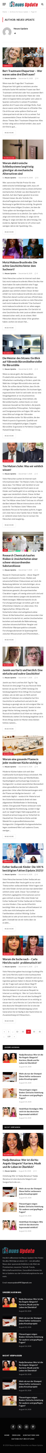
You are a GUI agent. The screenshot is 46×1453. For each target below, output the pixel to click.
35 (34, 1032)
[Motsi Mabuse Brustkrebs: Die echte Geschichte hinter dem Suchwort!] (23, 249)
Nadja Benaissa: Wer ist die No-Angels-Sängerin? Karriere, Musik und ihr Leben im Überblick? (22, 1163)
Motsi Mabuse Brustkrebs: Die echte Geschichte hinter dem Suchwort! (20, 266)
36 (40, 1032)
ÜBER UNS (16, 1435)
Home (5, 12)
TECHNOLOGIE (9, 158)
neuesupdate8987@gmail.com (20, 1282)
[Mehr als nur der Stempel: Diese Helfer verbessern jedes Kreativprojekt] (10, 1077)
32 (17, 1032)
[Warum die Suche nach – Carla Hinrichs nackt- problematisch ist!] (23, 945)
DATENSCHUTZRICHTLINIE (23, 1439)
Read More (9, 133)
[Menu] (4, 4)
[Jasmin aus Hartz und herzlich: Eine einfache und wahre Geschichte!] (23, 656)
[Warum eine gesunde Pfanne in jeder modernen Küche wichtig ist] (23, 745)
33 (23, 1032)
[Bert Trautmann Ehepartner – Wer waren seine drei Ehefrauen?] (23, 57)
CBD (5, 550)
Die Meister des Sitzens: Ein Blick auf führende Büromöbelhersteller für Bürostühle (22, 362)
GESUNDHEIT (8, 257)
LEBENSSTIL (8, 66)
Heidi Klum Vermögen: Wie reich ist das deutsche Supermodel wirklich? (31, 1111)
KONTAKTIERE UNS (31, 1435)
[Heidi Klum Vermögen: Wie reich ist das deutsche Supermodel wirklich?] (10, 1112)
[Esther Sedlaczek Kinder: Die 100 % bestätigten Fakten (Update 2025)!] (23, 853)
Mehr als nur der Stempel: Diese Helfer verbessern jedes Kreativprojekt (30, 1076)
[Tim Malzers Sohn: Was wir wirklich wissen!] (23, 452)
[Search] (42, 4)
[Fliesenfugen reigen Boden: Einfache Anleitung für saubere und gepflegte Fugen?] (10, 1093)
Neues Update (21, 28)
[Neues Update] (24, 4)
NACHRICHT (8, 353)
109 (8, 1037)
